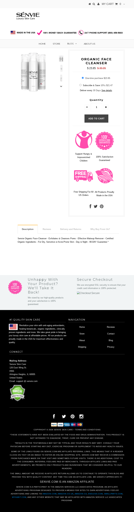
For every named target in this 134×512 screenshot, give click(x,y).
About (82, 340)
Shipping (82, 347)
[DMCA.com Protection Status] (17, 400)
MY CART (111, 4)
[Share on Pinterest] (101, 207)
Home (42, 43)
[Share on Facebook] (90, 207)
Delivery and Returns (70, 229)
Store (56, 43)
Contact (111, 333)
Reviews (47, 229)
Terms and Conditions (87, 430)
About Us (89, 43)
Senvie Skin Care (63, 430)
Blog (70, 43)
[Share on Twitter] (96, 207)
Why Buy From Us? (100, 229)
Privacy (110, 347)
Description (28, 229)
